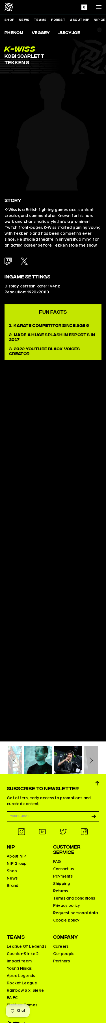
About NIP (79, 19)
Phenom (14, 32)
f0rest (58, 19)
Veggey (41, 32)
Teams (40, 19)
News (24, 19)
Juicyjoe (69, 32)
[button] (15, 760)
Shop (9, 19)
